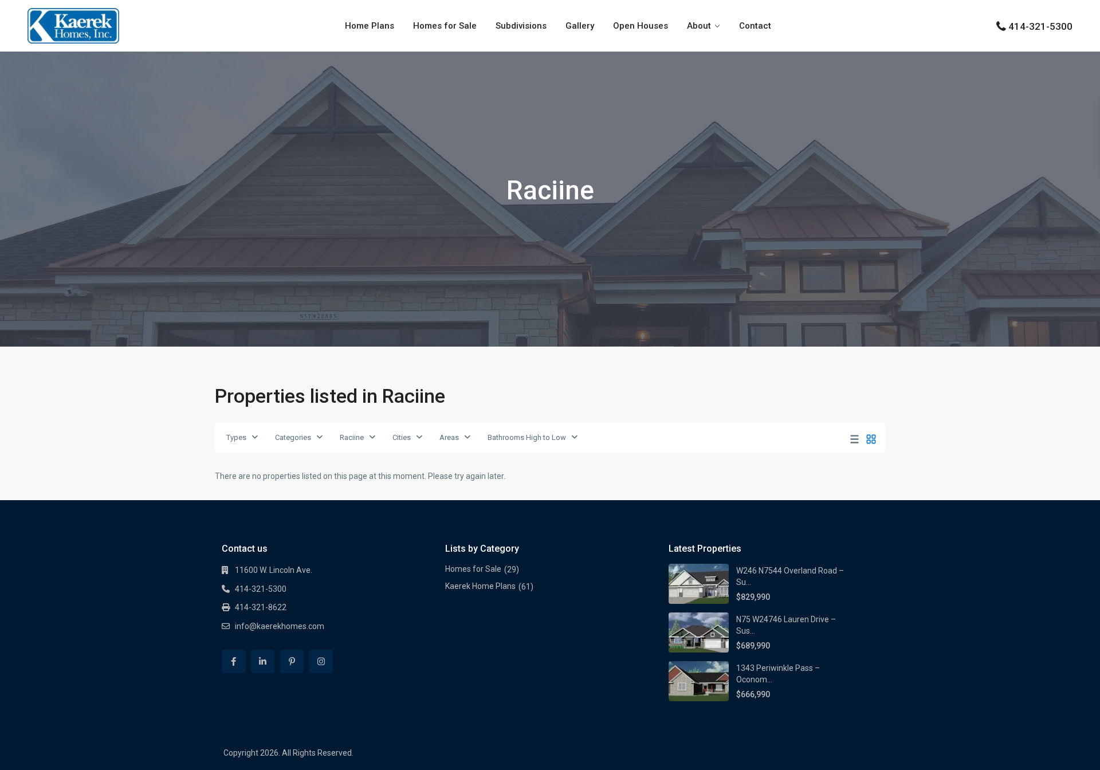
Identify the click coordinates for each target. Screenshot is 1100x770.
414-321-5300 (1040, 26)
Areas (449, 437)
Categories (293, 437)
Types (236, 437)
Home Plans (369, 26)
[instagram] (321, 661)
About (699, 26)
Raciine (352, 437)
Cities (401, 437)
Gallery (579, 26)
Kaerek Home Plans (480, 586)
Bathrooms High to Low (527, 437)
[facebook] (233, 661)
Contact (755, 26)
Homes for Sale (445, 26)
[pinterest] (292, 661)
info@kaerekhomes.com (279, 626)
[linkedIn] (262, 661)
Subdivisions (521, 26)
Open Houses (640, 26)
